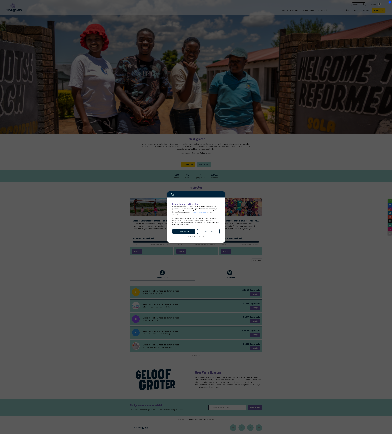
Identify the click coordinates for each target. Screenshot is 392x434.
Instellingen (208, 231)
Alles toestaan (183, 231)
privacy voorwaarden (199, 213)
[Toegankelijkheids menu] (390, 2)
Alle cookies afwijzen (196, 236)
